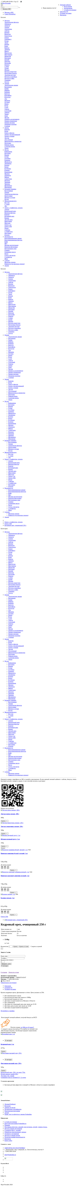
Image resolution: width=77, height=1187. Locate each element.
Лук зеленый (9, 139)
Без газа (7, 202)
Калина (7, 165)
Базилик (7, 129)
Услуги (7, 82)
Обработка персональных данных (15, 1132)
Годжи (7, 156)
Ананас (7, 27)
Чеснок (7, 117)
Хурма (7, 68)
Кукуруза (7, 97)
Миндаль (7, 223)
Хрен (6, 116)
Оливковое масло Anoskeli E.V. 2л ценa (13, 1077)
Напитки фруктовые (11, 247)
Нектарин (8, 58)
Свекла (7, 109)
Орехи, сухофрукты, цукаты (14, 208)
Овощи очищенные (11, 121)
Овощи (7, 83)
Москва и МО (9, 12)
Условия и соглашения (12, 1134)
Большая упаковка (10, 189)
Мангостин (8, 53)
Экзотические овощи (11, 85)
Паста (6, 253)
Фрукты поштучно (11, 71)
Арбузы (7, 31)
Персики (7, 61)
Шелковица (8, 185)
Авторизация (68, 8)
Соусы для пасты (10, 255)
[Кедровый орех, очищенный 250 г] (16, 920)
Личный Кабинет (10, 1104)
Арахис (7, 209)
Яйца (6, 259)
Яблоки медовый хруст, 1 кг (10, 839)
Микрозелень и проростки (13, 141)
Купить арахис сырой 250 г (9, 1074)
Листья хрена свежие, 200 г (10, 814)
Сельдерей (8, 111)
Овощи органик (10, 122)
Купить (3, 821)
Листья (7, 138)
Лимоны (7, 49)
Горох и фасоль (9, 133)
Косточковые (9, 191)
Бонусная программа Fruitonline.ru (15, 1123)
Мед (6, 243)
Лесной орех (9, 219)
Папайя (7, 60)
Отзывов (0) (8, 987)
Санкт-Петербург (10, 14)
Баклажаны (8, 87)
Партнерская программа (12, 1111)
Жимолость (8, 162)
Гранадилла (8, 36)
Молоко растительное (11, 245)
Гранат (7, 37)
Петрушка (8, 143)
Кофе (6, 242)
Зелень (7, 128)
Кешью (7, 218)
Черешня (7, 182)
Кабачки (7, 92)
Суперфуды (8, 257)
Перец (7, 104)
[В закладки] (7, 821)
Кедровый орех (9, 216)
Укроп (7, 148)
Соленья (7, 126)
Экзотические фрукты (12, 22)
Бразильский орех (10, 211)
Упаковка (8, 80)
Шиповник (8, 187)
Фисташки (8, 233)
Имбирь (7, 90)
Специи (7, 260)
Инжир (7, 44)
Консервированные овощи (13, 238)
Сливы (7, 66)
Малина (7, 174)
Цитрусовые (8, 196)
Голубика (8, 158)
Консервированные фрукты (13, 240)
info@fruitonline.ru (10, 1155)
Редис (6, 105)
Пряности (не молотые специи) (15, 264)
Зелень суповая (9, 136)
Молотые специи (10, 262)
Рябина (7, 177)
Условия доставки (10, 989)
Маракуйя (8, 56)
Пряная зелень (9, 145)
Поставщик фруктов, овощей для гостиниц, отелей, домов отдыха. (26, 1127)
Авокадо (7, 25)
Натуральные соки (10, 248)
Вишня (7, 155)
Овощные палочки (11, 124)
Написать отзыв (13, 972)
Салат (6, 107)
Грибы (7, 88)
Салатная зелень (10, 146)
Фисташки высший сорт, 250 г (11, 1063)
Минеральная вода (10, 201)
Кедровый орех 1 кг (7, 1044)
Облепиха (8, 175)
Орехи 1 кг (8, 225)
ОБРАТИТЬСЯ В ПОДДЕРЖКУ (15, 1148)
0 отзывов (4, 972)
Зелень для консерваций (12, 134)
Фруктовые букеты (11, 73)
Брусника (8, 153)
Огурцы (7, 102)
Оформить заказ (6, 964)
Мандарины (8, 54)
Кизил (7, 167)
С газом (7, 204)
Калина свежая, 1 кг (8, 898)
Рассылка (8, 1106)
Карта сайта (8, 1140)
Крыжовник (8, 172)
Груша (7, 41)
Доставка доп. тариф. (7, 1076)
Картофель (8, 95)
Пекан (7, 228)
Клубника (8, 168)
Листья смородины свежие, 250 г (12, 826)
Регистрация (68, 6)
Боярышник (8, 151)
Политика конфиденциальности (15, 1137)
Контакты (8, 1139)
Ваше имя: (4, 956)
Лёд (6, 206)
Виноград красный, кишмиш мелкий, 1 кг (15, 876)
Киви (6, 46)
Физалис (7, 180)
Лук (6, 99)
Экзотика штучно (10, 75)
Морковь (7, 100)
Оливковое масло (10, 252)
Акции (7, 265)
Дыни (6, 42)
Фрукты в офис (9, 78)
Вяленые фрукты (10, 213)
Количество (4, 946)
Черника (7, 184)
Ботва (6, 131)
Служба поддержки (70, 10)
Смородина (8, 179)
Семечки (7, 230)
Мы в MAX (6, 981)
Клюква (7, 170)
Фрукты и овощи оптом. (12, 1135)
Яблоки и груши (10, 197)
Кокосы (7, 48)
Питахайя (8, 63)
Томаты (7, 112)
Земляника (8, 163)
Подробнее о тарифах (8, 1011)
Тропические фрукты (11, 194)
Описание (8, 986)
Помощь (7, 1125)
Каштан (7, 214)
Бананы (7, 32)
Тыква (7, 114)
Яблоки (7, 70)
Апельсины (8, 29)
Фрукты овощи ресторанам (13, 1128)
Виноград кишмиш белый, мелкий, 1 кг (14, 853)
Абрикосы (8, 24)
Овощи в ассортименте (12, 119)
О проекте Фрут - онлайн (13, 1130)
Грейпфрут (8, 39)
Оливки (7, 250)
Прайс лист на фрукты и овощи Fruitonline (18, 1114)
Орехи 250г (8, 226)
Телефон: (4, 958)
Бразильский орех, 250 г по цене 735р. (13, 1072)
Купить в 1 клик (23, 946)
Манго (7, 51)
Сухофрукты (9, 231)
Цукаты (7, 235)
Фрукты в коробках (11, 77)
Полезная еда (9, 236)
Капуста (7, 94)
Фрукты (7, 20)
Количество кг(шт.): (7, 960)
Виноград (8, 34)
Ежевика (7, 160)
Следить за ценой (36, 946)
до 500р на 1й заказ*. (27, 1027)
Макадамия (8, 221)
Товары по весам (10, 1107)
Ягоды (7, 150)
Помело (7, 65)
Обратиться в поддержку (9, 982)
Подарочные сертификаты (13, 1109)
